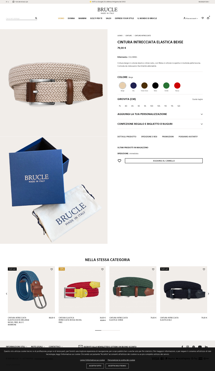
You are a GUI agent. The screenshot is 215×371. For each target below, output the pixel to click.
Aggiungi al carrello (164, 161)
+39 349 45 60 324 (21, 1)
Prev (6, 294)
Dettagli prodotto (126, 137)
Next (208, 294)
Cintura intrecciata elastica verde (118, 319)
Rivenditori (203, 1)
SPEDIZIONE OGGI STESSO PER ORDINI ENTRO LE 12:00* (107, 1)
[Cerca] (36, 18)
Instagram (187, 347)
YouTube (200, 347)
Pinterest (193, 347)
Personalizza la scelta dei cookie (121, 360)
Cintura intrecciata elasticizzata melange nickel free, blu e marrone (18, 321)
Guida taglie (197, 99)
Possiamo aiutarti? (188, 137)
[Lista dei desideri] (203, 18)
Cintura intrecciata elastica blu (169, 319)
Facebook (182, 347)
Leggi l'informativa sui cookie (92, 360)
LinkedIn (206, 347)
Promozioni (168, 137)
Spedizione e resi (149, 137)
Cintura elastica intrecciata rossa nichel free (70, 320)
